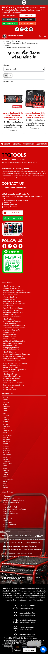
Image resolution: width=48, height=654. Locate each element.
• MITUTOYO (6, 453)
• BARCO (5, 398)
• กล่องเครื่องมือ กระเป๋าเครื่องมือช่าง (14, 304)
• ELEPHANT (6, 406)
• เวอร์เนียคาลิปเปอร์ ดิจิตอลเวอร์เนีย (13, 341)
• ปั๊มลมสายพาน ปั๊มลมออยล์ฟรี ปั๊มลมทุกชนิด (16, 354)
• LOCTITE (5, 437)
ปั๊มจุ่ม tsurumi (20, 564)
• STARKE (5, 472)
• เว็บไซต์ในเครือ (7, 522)
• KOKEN (4, 428)
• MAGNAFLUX (7, 442)
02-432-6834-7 (9, 200)
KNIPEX (4, 539)
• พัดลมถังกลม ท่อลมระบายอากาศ (13, 383)
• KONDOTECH (7, 431)
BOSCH (4, 536)
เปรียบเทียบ (14, 130)
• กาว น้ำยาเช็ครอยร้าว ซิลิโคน (11, 361)
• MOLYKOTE (6, 455)
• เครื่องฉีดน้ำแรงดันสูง (9, 345)
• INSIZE (4, 411)
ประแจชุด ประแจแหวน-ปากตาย (33, 560)
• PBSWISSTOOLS (8, 464)
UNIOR (40, 543)
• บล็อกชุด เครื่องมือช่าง (9, 297)
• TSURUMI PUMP (8, 479)
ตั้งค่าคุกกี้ (17, 650)
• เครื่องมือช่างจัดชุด (8, 299)
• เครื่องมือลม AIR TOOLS (10, 315)
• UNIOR (4, 481)
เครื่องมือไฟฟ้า (7, 581)
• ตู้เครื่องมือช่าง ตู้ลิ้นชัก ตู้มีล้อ (12, 301)
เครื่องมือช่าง (11, 577)
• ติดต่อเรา (5, 527)
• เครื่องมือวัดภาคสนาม (9, 372)
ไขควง (26, 581)
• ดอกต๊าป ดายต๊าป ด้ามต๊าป (11, 367)
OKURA (4, 543)
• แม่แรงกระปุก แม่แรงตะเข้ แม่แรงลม (13, 326)
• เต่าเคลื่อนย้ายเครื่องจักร (10, 323)
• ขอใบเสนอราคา (7, 496)
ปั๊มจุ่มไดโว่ (4, 567)
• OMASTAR (6, 461)
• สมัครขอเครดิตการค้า (9, 525)
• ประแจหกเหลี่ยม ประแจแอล (11, 295)
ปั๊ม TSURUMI (6, 564)
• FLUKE (4, 409)
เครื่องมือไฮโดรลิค (19, 581)
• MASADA (5, 446)
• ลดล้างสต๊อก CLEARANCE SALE (13, 500)
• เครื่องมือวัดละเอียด (8, 339)
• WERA (4, 486)
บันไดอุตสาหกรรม (13, 560)
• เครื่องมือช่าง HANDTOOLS (11, 286)
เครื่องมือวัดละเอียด (34, 577)
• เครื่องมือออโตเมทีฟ (8, 337)
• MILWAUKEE (6, 448)
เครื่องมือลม (25, 577)
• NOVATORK (6, 457)
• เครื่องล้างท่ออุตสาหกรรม (10, 350)
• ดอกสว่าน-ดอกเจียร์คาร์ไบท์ (11, 365)
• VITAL (4, 483)
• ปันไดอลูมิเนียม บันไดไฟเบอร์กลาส (13, 356)
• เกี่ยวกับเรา (6, 516)
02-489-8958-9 (22, 200)
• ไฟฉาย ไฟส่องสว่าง (8, 306)
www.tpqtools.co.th (10, 207)
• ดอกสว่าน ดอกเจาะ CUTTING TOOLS (14, 363)
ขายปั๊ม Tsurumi (7, 546)
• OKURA (5, 459)
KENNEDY (38, 536)
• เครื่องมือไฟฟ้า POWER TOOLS (12, 312)
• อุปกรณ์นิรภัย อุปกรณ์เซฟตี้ (11, 378)
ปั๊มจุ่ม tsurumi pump (32, 564)
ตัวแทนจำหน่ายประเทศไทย (9, 553)
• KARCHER (5, 415)
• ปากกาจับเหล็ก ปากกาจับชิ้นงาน (12, 308)
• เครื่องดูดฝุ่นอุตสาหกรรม (10, 348)
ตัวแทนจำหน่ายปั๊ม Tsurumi (25, 553)
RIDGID (28, 543)
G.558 (25, 536)
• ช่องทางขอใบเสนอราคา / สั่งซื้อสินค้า (14, 509)
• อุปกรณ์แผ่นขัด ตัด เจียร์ (10, 389)
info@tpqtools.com (10, 205)
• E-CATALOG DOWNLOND (11, 498)
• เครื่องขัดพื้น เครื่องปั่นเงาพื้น (11, 376)
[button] (39, 36)
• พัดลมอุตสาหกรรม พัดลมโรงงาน (13, 385)
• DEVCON (5, 402)
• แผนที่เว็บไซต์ (6, 520)
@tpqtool (7, 203)
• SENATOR (5, 470)
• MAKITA (5, 444)
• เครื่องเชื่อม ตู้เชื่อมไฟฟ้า (10, 374)
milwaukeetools (40, 539)
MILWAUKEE (17, 539)
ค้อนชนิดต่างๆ (6, 550)
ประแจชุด (21, 560)
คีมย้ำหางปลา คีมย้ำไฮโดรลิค (29, 546)
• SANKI (4, 468)
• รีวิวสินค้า (5, 505)
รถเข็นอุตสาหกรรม (18, 574)
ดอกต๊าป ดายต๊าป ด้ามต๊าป (36, 550)
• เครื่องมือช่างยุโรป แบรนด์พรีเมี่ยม (13, 290)
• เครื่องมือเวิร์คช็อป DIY (9, 352)
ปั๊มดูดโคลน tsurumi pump (21, 567)
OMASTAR (10, 543)
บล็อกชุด (4, 560)
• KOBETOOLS (7, 426)
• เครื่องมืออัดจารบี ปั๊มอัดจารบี (11, 317)
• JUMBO (5, 413)
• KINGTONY (6, 422)
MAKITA (9, 539)
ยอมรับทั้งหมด (29, 650)
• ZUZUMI (5, 488)
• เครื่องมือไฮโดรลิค (8, 319)
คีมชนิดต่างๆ (16, 546)
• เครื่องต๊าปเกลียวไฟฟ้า (9, 334)
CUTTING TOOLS (12, 536)
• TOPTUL (5, 475)
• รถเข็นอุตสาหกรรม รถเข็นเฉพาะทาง (13, 359)
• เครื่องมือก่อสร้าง (8, 332)
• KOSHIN (5, 433)
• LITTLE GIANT (7, 435)
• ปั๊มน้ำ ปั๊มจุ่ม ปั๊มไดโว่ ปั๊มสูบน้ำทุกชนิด (14, 370)
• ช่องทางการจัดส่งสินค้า (10, 514)
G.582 (30, 536)
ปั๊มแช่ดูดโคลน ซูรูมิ (7, 574)
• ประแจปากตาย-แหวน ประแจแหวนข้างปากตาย (16, 293)
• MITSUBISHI (6, 450)
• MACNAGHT (6, 439)
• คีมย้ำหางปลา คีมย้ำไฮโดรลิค (11, 321)
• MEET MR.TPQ (7, 518)
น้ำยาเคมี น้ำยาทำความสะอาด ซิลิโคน (34, 557)
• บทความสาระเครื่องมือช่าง (10, 503)
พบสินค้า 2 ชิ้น (8, 82)
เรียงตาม (7, 65)
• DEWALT (5, 404)
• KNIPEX (5, 424)
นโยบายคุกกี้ (8, 646)
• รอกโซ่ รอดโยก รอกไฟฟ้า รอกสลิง (13, 328)
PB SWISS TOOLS (20, 543)
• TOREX (5, 477)
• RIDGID (4, 466)
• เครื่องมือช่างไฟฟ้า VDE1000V (12, 288)
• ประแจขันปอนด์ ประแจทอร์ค (11, 310)
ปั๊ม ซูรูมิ (13, 564)
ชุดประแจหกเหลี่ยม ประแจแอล (19, 550)
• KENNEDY (5, 420)
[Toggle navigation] (45, 36)
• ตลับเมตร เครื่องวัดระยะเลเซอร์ (12, 343)
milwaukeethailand (28, 539)
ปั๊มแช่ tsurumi (24, 570)
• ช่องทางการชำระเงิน (8, 511)
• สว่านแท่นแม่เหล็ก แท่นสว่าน (11, 330)
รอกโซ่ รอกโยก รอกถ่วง (31, 574)
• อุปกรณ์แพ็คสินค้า (8, 387)
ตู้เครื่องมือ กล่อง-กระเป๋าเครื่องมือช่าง (12, 557)
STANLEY (34, 543)
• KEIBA (4, 417)
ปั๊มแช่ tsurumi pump (36, 570)
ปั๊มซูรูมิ (10, 567)
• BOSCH (5, 400)
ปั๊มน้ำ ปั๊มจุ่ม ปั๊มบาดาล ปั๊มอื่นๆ (10, 570)
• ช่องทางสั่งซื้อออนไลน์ (9, 507)
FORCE (21, 536)
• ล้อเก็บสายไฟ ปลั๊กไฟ (9, 381)
